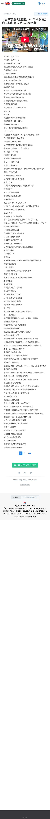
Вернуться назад (10, 13)
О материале (25, 485)
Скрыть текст (42, 14)
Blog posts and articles (28, 479)
